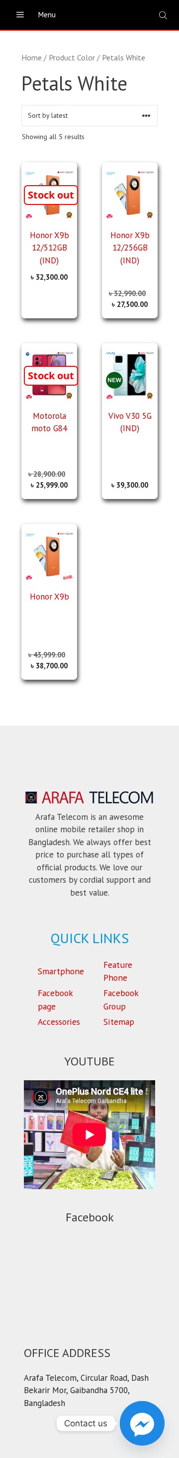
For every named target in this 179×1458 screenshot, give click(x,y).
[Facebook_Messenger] (142, 1423)
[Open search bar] (164, 15)
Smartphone (61, 971)
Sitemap (118, 1021)
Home (31, 57)
